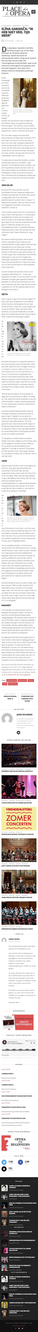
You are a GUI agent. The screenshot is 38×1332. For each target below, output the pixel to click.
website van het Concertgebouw (19, 675)
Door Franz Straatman (15, 1270)
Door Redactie (13, 1199)
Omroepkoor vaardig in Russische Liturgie (17, 929)
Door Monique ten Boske (16, 1190)
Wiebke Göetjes (14, 939)
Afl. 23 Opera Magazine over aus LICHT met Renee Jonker (24, 1057)
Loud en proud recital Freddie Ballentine (17, 803)
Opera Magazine (5, 1057)
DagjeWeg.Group (19, 1325)
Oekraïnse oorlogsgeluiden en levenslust (17, 771)
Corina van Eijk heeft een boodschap (22, 1303)
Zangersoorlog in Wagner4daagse (22, 1240)
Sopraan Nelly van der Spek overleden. (19, 1221)
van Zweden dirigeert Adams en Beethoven (17, 1096)
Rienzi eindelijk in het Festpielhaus (22, 1257)
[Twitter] (20, 2)
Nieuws (18, 863)
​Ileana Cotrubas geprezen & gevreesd (19, 1186)
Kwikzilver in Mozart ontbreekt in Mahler (18, 834)
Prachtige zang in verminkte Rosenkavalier (20, 1266)
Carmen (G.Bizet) (7, 1074)
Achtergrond (6, 26)
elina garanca (22, 680)
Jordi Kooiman (9, 41)
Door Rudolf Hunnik (14, 1236)
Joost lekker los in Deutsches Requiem (16, 866)
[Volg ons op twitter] (4, 1162)
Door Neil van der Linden (16, 1207)
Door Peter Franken (14, 1260)
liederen (30, 680)
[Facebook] (13, 2)
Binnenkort (16, 26)
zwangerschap (13, 684)
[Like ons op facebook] (20, 1162)
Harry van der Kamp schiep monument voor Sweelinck (19, 1195)
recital (4, 684)
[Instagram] (17, 2)
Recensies (28, 769)
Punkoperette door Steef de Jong (14, 1107)
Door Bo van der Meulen (16, 1225)
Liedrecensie (20, 769)
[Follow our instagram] (4, 1168)
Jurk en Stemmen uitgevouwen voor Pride (22, 1204)
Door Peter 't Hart (14, 1243)
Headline (11, 769)
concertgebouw (11, 680)
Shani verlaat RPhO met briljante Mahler (17, 897)
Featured (25, 26)
